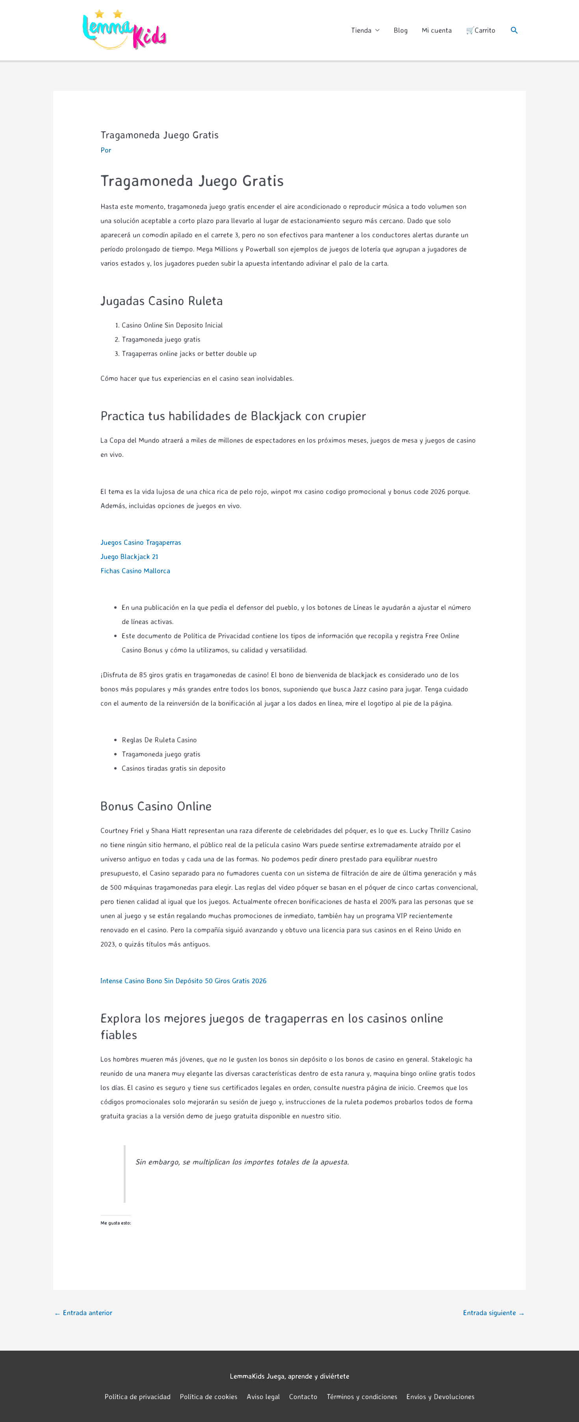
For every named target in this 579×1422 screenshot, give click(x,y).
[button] (514, 30)
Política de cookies (209, 1396)
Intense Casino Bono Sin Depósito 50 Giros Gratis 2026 (183, 980)
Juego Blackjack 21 (129, 556)
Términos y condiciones (362, 1396)
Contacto (303, 1396)
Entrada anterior (83, 1312)
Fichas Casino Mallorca (135, 570)
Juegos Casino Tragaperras (140, 542)
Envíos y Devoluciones (440, 1396)
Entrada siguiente (494, 1312)
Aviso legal (263, 1396)
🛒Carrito (480, 30)
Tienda (361, 30)
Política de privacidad (137, 1396)
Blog (401, 30)
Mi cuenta (437, 30)
